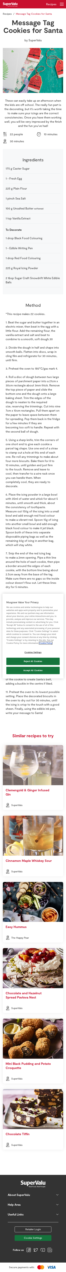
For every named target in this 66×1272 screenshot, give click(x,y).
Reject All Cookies (33, 661)
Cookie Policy (45, 643)
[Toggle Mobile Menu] (62, 4)
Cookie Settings (33, 1237)
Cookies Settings (32, 652)
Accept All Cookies (32, 670)
